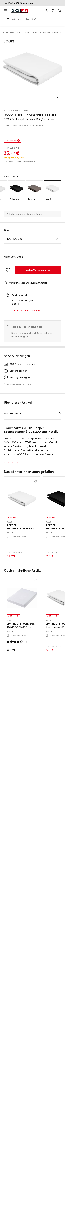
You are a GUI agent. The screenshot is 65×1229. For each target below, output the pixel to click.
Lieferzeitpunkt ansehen (26, 310)
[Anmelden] (46, 10)
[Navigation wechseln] (5, 10)
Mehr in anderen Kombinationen (26, 213)
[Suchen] (8, 19)
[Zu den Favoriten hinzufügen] (8, 270)
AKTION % (11, 140)
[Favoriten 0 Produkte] (53, 10)
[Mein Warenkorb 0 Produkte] (59, 10)
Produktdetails (13, 413)
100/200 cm (14, 238)
